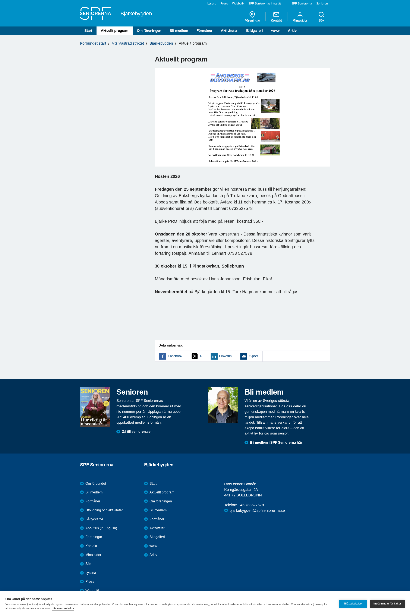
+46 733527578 (251, 505)
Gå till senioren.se (136, 431)
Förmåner (204, 31)
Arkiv (292, 31)
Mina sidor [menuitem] (300, 20)
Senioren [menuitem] (322, 3)
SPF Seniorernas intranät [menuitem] (264, 3)
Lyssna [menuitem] (211, 3)
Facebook (175, 356)
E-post (253, 356)
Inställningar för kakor (387, 603)
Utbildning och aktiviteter (104, 510)
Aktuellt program (114, 31)
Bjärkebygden (161, 43)
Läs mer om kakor (63, 608)
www (275, 31)
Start (88, 31)
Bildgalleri (254, 31)
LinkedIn (225, 356)
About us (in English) (101, 528)
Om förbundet (95, 483)
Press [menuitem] (224, 3)
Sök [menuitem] (321, 20)
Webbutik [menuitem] (238, 3)
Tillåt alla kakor (353, 603)
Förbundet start (93, 43)
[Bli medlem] (223, 405)
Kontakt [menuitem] (276, 20)
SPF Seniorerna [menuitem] (301, 3)
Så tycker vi (94, 519)
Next (325, 121)
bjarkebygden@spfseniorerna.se (257, 510)
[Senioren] (95, 407)
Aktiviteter (229, 31)
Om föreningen (149, 31)
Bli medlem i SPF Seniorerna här (276, 442)
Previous (160, 121)
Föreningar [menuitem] (252, 20)
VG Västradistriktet (128, 43)
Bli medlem (179, 31)
